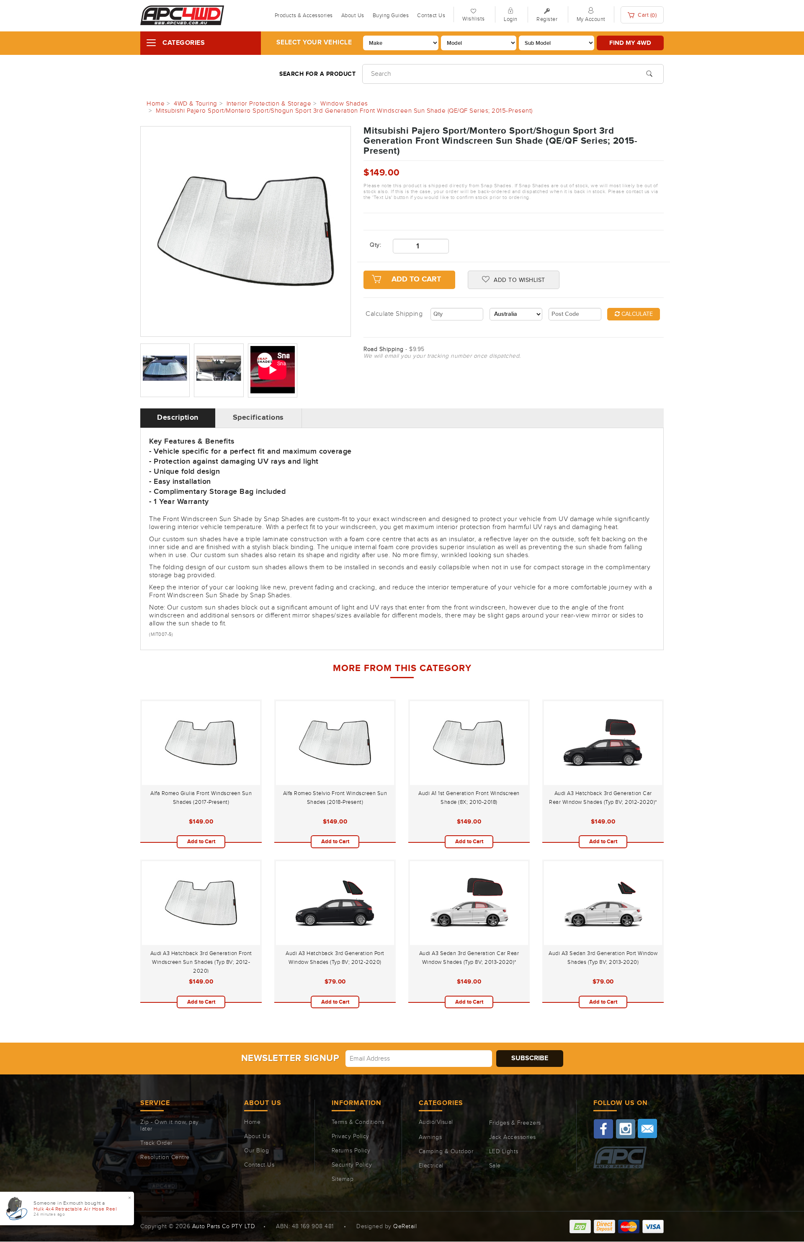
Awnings (430, 1137)
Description (177, 417)
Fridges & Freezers (515, 1123)
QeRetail (405, 1226)
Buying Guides (391, 15)
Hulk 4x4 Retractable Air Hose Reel (75, 1209)
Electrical (431, 1165)
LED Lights (503, 1151)
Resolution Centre (165, 1157)
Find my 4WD (630, 43)
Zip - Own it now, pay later (169, 1125)
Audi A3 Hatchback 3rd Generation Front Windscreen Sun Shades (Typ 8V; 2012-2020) (201, 962)
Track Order (156, 1143)
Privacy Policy (350, 1136)
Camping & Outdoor (446, 1151)
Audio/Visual (436, 1122)
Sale (495, 1165)
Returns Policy (351, 1150)
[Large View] (165, 370)
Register (546, 19)
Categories (183, 43)
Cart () (646, 15)
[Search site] (649, 73)
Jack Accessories (512, 1137)
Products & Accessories (304, 15)
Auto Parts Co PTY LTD (223, 1226)
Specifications (258, 417)
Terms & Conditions (358, 1122)
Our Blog (256, 1150)
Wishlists (473, 18)
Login (511, 19)
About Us (352, 15)
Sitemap (343, 1179)
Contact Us (431, 15)
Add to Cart (416, 279)
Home (252, 1122)
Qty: (375, 245)
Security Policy (352, 1165)
